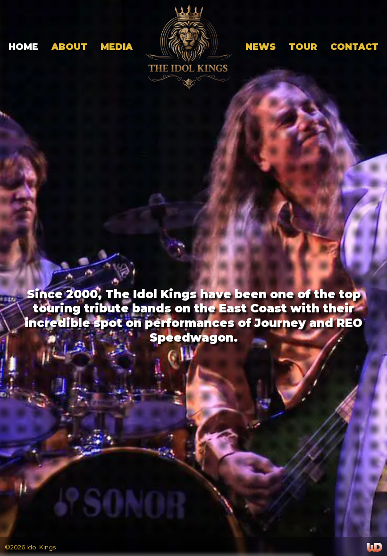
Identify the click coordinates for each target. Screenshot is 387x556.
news (260, 46)
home (23, 46)
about (69, 46)
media (117, 46)
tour (303, 46)
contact (354, 46)
